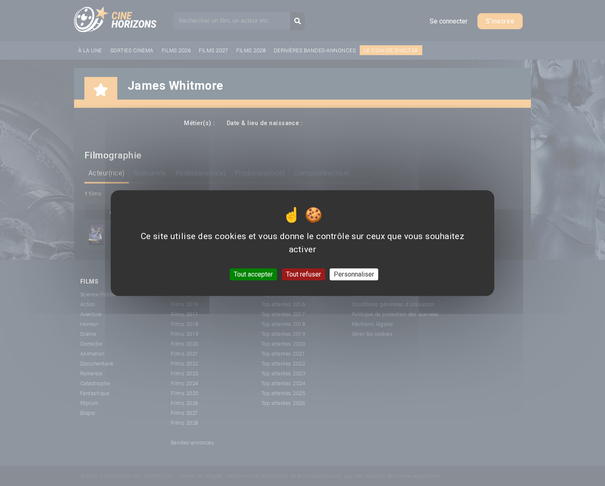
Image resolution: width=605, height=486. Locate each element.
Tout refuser (303, 274)
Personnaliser (354, 274)
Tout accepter (253, 274)
